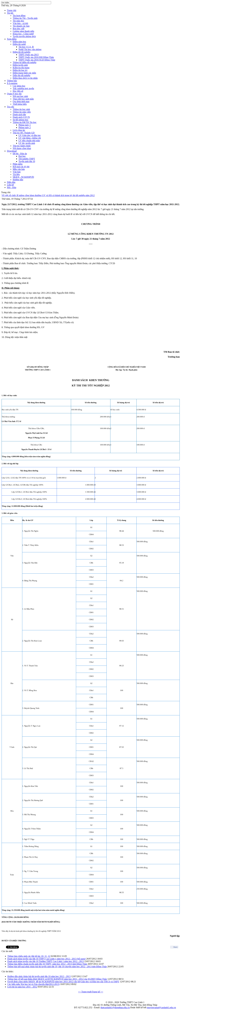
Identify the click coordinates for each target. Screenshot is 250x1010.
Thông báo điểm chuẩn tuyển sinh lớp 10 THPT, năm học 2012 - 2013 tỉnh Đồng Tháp (47, 964)
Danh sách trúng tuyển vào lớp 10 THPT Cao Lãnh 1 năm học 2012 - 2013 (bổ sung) (46, 958)
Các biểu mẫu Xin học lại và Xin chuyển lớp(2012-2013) (33, 984)
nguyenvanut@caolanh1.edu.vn (161, 1007)
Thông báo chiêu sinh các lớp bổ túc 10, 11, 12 (28, 956)
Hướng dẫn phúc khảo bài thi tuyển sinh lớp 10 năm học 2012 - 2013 (39, 976)
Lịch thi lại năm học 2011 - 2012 (22, 987)
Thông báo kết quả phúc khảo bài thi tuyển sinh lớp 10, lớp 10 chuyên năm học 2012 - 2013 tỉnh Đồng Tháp (57, 966)
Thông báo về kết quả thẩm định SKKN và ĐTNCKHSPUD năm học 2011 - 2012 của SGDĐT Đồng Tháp (57, 979)
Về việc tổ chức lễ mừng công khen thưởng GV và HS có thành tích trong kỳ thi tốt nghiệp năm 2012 (48, 195)
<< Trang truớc (85, 991)
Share (175, 947)
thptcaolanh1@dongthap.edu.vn (115, 1007)
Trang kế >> (97, 991)
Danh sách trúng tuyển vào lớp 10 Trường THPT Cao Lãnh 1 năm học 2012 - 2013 (45, 961)
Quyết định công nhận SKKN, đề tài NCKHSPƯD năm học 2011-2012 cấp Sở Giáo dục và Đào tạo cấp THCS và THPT (63, 981)
